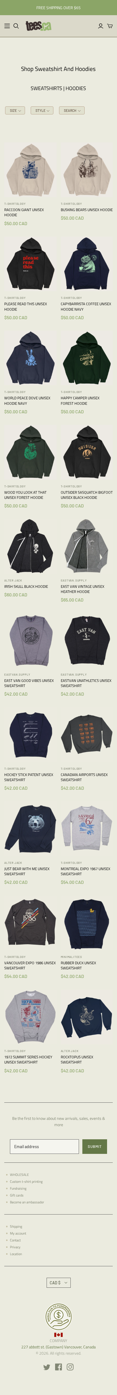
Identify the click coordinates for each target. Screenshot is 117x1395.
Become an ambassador (27, 1202)
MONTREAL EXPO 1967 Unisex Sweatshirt (85, 871)
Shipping (16, 1226)
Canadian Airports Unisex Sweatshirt (84, 777)
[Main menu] (7, 26)
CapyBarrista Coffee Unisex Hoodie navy (86, 306)
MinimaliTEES (71, 957)
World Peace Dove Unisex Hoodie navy (27, 400)
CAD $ (55, 1282)
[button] (15, 110)
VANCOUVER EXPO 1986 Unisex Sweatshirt (30, 965)
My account (18, 1233)
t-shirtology (15, 203)
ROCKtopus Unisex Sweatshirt (77, 1059)
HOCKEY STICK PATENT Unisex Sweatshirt (28, 777)
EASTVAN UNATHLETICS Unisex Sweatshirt (86, 683)
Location (16, 1254)
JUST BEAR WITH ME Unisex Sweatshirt (26, 871)
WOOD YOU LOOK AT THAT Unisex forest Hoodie (25, 494)
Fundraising (18, 1188)
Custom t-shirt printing (26, 1181)
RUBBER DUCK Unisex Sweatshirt (78, 965)
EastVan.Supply (74, 580)
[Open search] (16, 26)
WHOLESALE (19, 1174)
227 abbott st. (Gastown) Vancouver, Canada (58, 1347)
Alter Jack (13, 580)
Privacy (15, 1247)
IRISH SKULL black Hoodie (26, 586)
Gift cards (17, 1195)
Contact (15, 1240)
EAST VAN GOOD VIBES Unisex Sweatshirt (29, 683)
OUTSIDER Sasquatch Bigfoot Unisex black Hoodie (87, 494)
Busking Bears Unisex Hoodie (87, 210)
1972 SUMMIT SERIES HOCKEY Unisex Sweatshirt (28, 1059)
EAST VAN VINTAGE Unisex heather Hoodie (82, 589)
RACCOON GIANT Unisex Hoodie (24, 212)
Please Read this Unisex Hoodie (25, 306)
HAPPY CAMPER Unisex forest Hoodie (80, 400)
